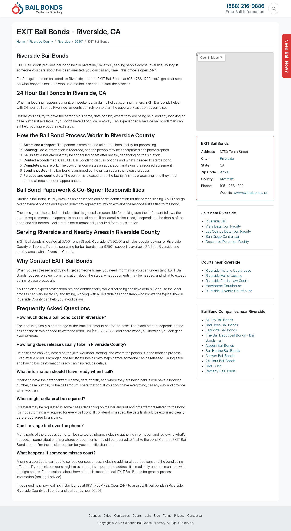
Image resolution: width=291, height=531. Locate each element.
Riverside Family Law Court (226, 281)
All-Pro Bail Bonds (219, 320)
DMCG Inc (214, 366)
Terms (167, 515)
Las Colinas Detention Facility (228, 231)
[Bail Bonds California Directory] (37, 8)
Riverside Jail (216, 221)
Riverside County (41, 41)
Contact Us (195, 515)
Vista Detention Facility (223, 226)
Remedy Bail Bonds (221, 371)
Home (21, 41)
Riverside (64, 41)
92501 (79, 41)
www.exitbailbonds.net (250, 192)
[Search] (273, 8)
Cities (107, 515)
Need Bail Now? (286, 56)
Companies (122, 515)
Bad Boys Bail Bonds (222, 325)
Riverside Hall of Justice (224, 275)
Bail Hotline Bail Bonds (223, 350)
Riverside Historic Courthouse (228, 270)
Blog (157, 515)
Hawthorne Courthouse (224, 286)
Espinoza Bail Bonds (221, 330)
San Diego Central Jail (222, 236)
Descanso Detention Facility (227, 241)
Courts (137, 515)
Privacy (179, 515)
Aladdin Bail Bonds (220, 345)
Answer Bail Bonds (220, 356)
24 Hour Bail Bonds (220, 361)
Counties (94, 515)
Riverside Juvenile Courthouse (229, 291)
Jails (148, 515)
